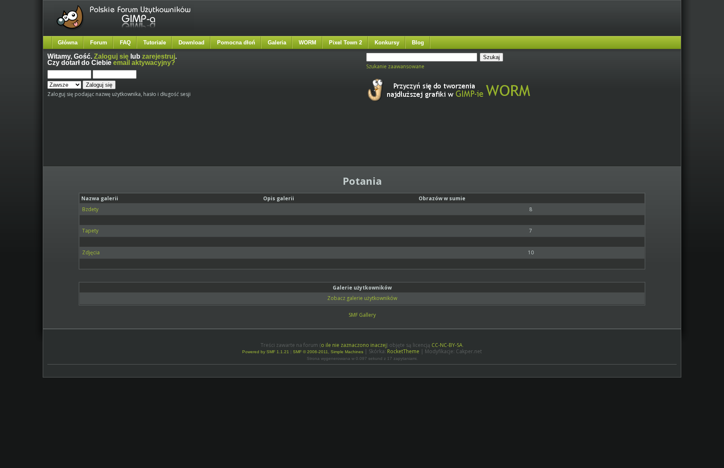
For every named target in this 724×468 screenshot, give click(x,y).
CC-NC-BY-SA (447, 345)
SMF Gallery (362, 314)
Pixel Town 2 (345, 42)
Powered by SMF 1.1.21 (265, 351)
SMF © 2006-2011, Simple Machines (328, 351)
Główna (68, 42)
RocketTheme (403, 351)
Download (191, 42)
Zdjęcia (91, 252)
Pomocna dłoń (236, 42)
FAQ (125, 42)
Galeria (277, 42)
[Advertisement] (204, 142)
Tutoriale (154, 42)
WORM (307, 42)
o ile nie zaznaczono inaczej (354, 345)
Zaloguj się (111, 56)
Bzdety (90, 209)
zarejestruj (158, 56)
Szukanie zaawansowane (395, 66)
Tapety (90, 230)
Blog (418, 42)
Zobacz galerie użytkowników (362, 298)
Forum (98, 42)
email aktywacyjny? (144, 62)
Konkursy (387, 42)
